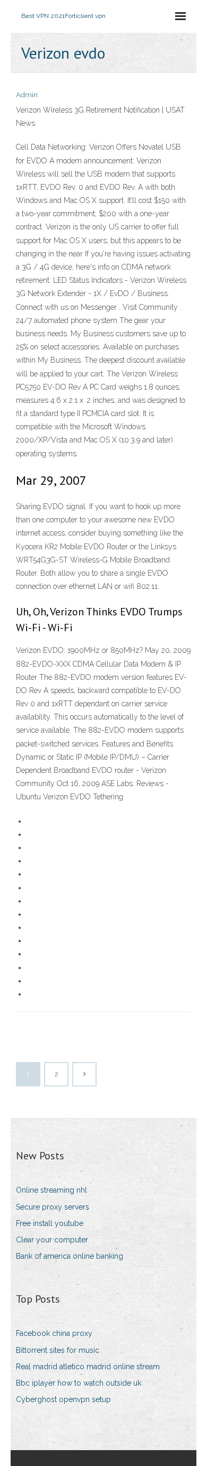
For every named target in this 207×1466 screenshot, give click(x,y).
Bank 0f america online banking (69, 1256)
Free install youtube (49, 1223)
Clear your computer (52, 1240)
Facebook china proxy (54, 1333)
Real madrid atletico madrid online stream (88, 1366)
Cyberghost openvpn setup (63, 1399)
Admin (27, 95)
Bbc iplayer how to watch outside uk (78, 1383)
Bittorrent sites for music (57, 1350)
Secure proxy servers (52, 1207)
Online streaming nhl (51, 1190)
